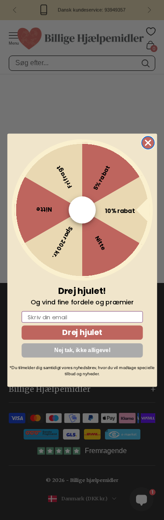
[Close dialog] (148, 142)
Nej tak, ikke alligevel (82, 350)
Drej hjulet (82, 332)
